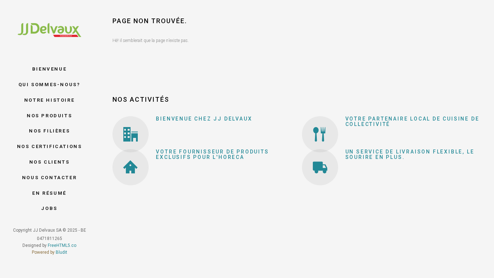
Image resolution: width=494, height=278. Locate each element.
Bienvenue (49, 69)
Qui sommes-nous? (49, 84)
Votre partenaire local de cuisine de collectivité (412, 121)
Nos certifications (49, 146)
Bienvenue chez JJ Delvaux (204, 119)
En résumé (49, 193)
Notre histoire (49, 100)
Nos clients (49, 162)
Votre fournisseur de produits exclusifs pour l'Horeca (212, 154)
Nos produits (49, 115)
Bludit (61, 252)
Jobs (49, 208)
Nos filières (49, 131)
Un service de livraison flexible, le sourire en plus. (409, 154)
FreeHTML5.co (62, 245)
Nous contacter (49, 177)
